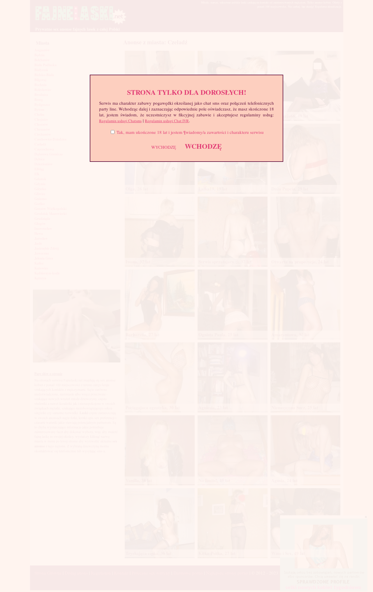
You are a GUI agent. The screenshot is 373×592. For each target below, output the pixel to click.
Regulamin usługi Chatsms (120, 120)
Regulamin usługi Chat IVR (167, 120)
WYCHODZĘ (163, 147)
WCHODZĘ (203, 146)
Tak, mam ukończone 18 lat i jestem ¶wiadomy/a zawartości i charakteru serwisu (190, 132)
